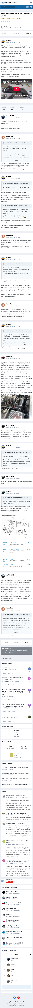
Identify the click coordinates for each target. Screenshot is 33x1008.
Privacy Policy (10, 1002)
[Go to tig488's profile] (29, 678)
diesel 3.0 (9, 914)
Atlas (12, 975)
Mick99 (5, 708)
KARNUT (13, 964)
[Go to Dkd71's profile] (3, 841)
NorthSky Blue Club (12, 926)
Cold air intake (6, 668)
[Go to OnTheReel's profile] (8, 981)
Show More (16, 987)
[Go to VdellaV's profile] (3, 41)
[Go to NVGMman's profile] (29, 716)
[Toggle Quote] (4, 143)
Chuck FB (10, 863)
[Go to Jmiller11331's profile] (3, 117)
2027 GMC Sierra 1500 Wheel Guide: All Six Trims (15, 767)
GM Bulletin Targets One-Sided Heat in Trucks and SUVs (15, 779)
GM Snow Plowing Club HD (15, 943)
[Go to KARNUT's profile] (8, 964)
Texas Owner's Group (13, 920)
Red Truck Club (11, 908)
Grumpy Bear (14, 958)
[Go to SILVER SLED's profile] (3, 426)
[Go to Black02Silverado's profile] (3, 796)
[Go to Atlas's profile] (8, 975)
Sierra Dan (21, 205)
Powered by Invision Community (16, 1005)
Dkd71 (9, 844)
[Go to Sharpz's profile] (29, 705)
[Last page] (31, 33)
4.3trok (5, 669)
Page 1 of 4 (16, 33)
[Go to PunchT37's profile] (8, 970)
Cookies (25, 1002)
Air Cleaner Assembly (14, 542)
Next (27, 33)
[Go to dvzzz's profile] (29, 690)
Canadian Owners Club (13, 903)
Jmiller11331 (22, 183)
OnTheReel (13, 980)
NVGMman (6, 717)
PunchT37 (13, 969)
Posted (13, 42)
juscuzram (6, 681)
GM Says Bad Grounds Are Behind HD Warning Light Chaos (16, 784)
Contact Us (18, 1002)
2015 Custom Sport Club (14, 937)
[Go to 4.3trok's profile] (29, 668)
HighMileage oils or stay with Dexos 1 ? (16, 823)
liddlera (16, 755)
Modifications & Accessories (20, 27)
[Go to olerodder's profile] (3, 357)
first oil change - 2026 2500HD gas (15, 795)
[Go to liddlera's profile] (11, 755)
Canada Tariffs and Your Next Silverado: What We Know (15, 773)
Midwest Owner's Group (14, 931)
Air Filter (11, 559)
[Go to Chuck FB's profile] (3, 860)
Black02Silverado (12, 797)
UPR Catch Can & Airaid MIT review (11, 716)
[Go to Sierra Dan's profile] (3, 137)
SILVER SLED (21, 452)
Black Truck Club (11, 891)
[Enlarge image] (16, 527)
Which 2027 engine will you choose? (16, 813)
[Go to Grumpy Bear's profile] (8, 959)
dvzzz (5, 696)
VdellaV (5, 26)
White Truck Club (11, 897)
